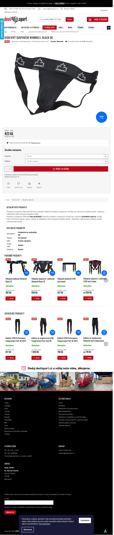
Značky (7, 434)
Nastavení (28, 530)
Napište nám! (35, 143)
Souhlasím (84, 520)
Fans (6, 425)
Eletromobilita (9, 428)
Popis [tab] (8, 200)
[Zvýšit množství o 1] (12, 167)
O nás (61, 403)
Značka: (57, 41)
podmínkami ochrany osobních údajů (39, 507)
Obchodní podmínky (66, 414)
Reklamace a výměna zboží (68, 408)
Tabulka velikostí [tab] (28, 200)
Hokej (6, 403)
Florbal (6, 414)
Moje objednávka (64, 411)
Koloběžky (8, 420)
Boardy (7, 417)
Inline (6, 408)
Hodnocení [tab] (16, 200)
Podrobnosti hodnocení (40, 41)
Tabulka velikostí (64, 425)
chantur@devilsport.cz (66, 453)
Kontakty (62, 406)
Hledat (69, 19)
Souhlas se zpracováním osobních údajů (73, 420)
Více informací (44, 524)
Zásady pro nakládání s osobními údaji (72, 417)
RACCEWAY (60, 3)
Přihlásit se (10, 512)
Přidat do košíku (62, 168)
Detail (12, 358)
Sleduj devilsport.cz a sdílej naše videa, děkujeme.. (59, 368)
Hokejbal (7, 406)
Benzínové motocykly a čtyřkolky (15, 431)
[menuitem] (10, 27)
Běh (5, 423)
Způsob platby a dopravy (67, 423)
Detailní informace (11, 177)
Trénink (7, 411)
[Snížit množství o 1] (12, 170)
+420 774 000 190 (65, 450)
